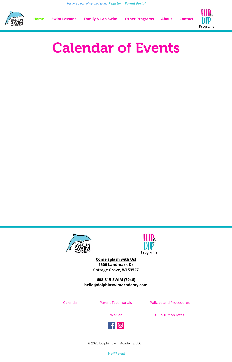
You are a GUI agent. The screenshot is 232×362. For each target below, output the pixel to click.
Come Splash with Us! (116, 259)
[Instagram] (120, 325)
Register (115, 3)
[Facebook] (111, 325)
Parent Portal (135, 3)
